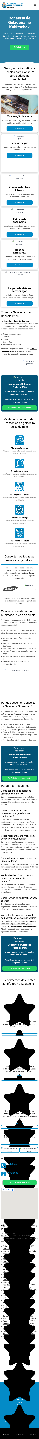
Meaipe (5, 1298)
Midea (33, 576)
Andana (25, 1279)
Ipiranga (6, 1256)
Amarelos (26, 1282)
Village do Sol (8, 1272)
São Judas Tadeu (9, 1319)
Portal (5, 1275)
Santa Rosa (26, 1287)
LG (12, 576)
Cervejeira (5, 924)
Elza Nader (7, 1337)
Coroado (6, 1264)
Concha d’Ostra (9, 1293)
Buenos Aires (27, 1259)
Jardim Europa (27, 1300)
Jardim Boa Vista (28, 1285)
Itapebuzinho (27, 1303)
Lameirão (25, 1305)
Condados (7, 1300)
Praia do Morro (8, 1246)
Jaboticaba (26, 1272)
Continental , (18, 576)
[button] (3, 589)
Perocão (6, 1295)
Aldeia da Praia (28, 1323)
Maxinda (25, 1269)
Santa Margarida (9, 1282)
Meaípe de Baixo (28, 1336)
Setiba (5, 1316)
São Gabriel (7, 1259)
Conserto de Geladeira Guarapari (16, 321)
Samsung (27, 576)
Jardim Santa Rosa (10, 1277)
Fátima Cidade (27, 1298)
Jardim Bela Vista (29, 1251)
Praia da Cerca (27, 1316)
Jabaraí (6, 1290)
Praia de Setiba (28, 1313)
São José (6, 1334)
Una (23, 1248)
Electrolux (6, 576)
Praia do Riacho (9, 1303)
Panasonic (16, 578)
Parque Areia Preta (29, 1290)
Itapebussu (7, 1254)
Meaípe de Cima (28, 1334)
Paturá (24, 1254)
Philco (23, 578)
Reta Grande (27, 1261)
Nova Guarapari (28, 1246)
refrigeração (7, 664)
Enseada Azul (27, 1292)
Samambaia (27, 1264)
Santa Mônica (8, 1262)
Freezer (33, 921)
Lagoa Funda (7, 1331)
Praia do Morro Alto (29, 1331)
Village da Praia (28, 1256)
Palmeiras (26, 1274)
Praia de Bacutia (28, 1329)
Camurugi (6, 1280)
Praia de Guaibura (29, 1318)
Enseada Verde (28, 1339)
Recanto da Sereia (10, 1324)
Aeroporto (7, 1306)
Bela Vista (7, 1251)
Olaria (5, 1321)
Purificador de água (19, 926)
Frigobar (13, 924)
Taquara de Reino (29, 1267)
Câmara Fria (21, 924)
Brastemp (24, 573)
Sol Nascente (8, 1308)
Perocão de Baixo (28, 1326)
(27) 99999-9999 (13, 1167)
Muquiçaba (7, 1249)
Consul (31, 573)
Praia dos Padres (28, 1321)
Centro (25, 1295)
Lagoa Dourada (28, 1277)
